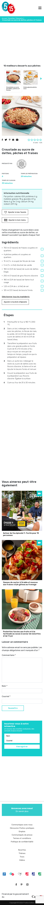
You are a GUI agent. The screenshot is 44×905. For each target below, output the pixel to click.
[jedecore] (33, 873)
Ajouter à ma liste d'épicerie (15, 302)
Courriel (6, 696)
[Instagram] (27, 884)
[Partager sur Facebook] (2, 140)
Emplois (22, 831)
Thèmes (22, 853)
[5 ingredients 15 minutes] (6, 8)
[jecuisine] (27, 873)
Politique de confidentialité (22, 842)
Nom (4, 686)
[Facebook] (16, 884)
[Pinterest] (21, 884)
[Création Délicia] (21, 164)
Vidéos (22, 860)
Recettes (11, 18)
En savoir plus (22, 809)
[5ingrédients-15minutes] (12, 873)
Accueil (4, 18)
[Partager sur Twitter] (6, 140)
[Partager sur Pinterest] (9, 140)
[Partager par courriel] (17, 140)
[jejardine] (39, 873)
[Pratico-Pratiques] (4, 873)
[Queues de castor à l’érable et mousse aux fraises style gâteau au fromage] (22, 560)
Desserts (19, 18)
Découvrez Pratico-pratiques (22, 828)
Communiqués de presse (22, 835)
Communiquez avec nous (22, 825)
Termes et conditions (22, 838)
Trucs (22, 857)
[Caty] (20, 873)
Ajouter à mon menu (17, 220)
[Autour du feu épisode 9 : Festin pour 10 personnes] (22, 511)
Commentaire (9, 655)
